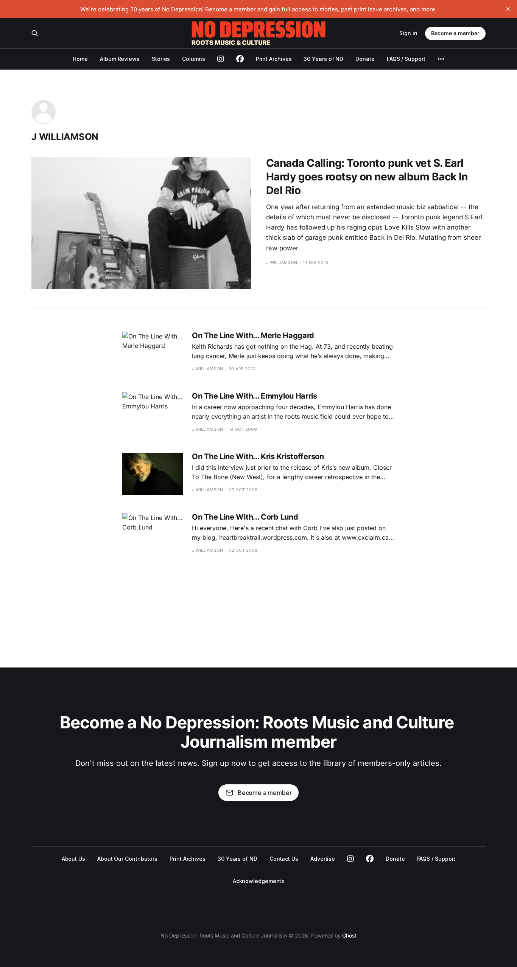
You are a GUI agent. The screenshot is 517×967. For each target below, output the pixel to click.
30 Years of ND (323, 59)
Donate (365, 59)
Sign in (408, 33)
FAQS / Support (406, 59)
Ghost (349, 935)
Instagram (350, 859)
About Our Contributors (127, 858)
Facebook (370, 859)
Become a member (455, 33)
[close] (508, 9)
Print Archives (274, 59)
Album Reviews (120, 59)
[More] (441, 59)
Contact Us (283, 858)
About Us (73, 858)
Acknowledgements (259, 881)
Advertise (322, 858)
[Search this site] (34, 33)
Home (80, 59)
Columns (193, 59)
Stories (161, 59)
